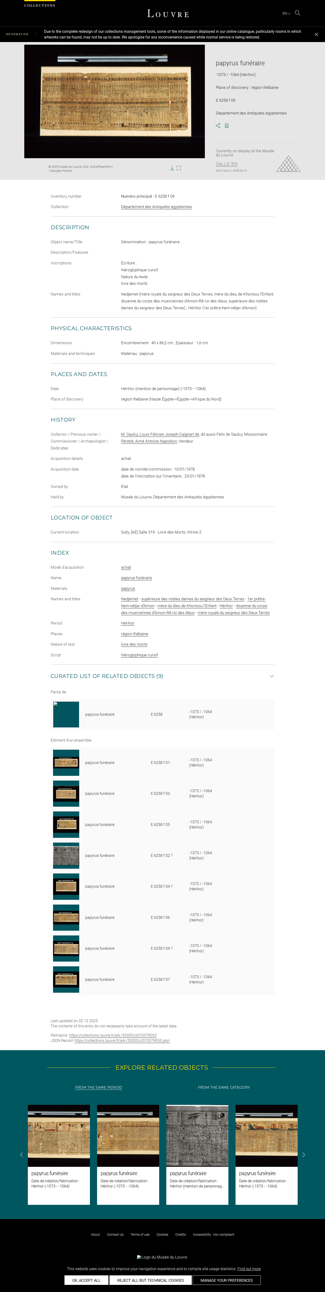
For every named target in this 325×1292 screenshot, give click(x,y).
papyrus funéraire (136, 577)
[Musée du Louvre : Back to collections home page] (168, 13)
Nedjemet (129, 598)
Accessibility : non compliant (213, 1234)
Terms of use (140, 1234)
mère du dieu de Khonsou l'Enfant (187, 605)
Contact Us (115, 1234)
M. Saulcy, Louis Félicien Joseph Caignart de (160, 434)
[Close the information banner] (316, 34)
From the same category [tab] (224, 1087)
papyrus (128, 588)
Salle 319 (226, 164)
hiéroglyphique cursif (139, 655)
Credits (180, 1234)
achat (126, 567)
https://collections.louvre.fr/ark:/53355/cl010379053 (113, 1035)
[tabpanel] (162, 1154)
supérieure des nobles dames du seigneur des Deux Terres (192, 598)
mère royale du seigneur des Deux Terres (234, 612)
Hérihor (226, 605)
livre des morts (134, 644)
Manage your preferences (227, 1280)
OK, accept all (86, 1280)
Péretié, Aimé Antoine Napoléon (149, 441)
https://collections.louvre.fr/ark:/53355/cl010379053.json (122, 1040)
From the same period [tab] (98, 1087)
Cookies (162, 1234)
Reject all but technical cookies (150, 1280)
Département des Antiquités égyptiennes (156, 206)
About (95, 1234)
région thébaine (134, 633)
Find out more (249, 1269)
